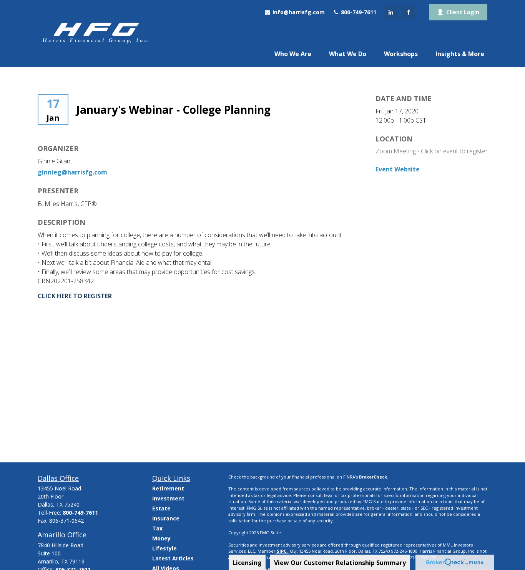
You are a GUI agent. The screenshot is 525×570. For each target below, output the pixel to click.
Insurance (165, 518)
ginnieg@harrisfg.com (72, 172)
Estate (161, 508)
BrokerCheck (373, 477)
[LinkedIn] (391, 12)
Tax (157, 528)
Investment (168, 498)
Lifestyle (164, 548)
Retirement (168, 488)
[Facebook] (408, 12)
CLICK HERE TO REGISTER (75, 296)
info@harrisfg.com (298, 12)
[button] (292, 53)
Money (161, 538)
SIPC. (282, 551)
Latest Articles (173, 558)
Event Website (397, 169)
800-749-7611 (357, 12)
